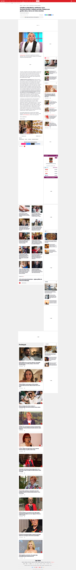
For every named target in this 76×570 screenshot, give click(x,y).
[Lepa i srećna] (3, 1)
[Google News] (42, 567)
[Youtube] (40, 567)
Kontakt (38, 565)
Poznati (27, 5)
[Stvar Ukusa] (51, 563)
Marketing (26, 565)
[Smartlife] (41, 563)
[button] (41, 15)
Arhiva (50, 565)
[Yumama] (47, 563)
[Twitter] (34, 567)
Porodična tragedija (35, 139)
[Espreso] (31, 563)
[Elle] (33, 563)
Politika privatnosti (47, 565)
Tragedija (29, 139)
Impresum (29, 565)
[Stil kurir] (35, 563)
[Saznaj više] (56, 58)
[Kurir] (24, 563)
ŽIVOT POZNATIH (26, 114)
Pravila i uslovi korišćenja (33, 565)
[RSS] (43, 567)
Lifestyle (24, 5)
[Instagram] (38, 567)
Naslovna (21, 5)
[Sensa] (44, 563)
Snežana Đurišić (21, 139)
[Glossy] (38, 563)
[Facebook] (32, 567)
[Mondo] (27, 563)
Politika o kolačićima (41, 565)
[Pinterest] (36, 567)
